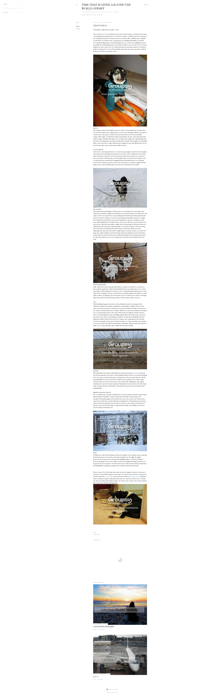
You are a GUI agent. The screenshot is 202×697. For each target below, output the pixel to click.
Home (83, 15)
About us (89, 15)
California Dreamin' (103, 626)
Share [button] (77, 22)
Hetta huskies (109, 476)
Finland (78, 29)
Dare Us (99, 15)
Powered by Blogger (113, 689)
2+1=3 (95, 676)
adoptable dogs (134, 476)
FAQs (94, 15)
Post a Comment (101, 629)
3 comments (100, 679)
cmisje (116, 692)
